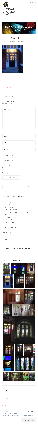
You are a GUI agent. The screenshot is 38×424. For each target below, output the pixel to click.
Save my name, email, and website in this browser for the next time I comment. (9, 161)
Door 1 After (8, 87)
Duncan (22, 41)
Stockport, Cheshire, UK (8, 199)
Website (7, 149)
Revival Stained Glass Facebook (16, 248)
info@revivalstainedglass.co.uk (10, 205)
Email (6, 143)
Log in (3, 394)
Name (6, 136)
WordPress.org (6, 406)
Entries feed (5, 398)
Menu (32, 3)
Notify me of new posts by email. (14, 173)
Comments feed (6, 402)
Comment (7, 111)
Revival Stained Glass (8, 11)
